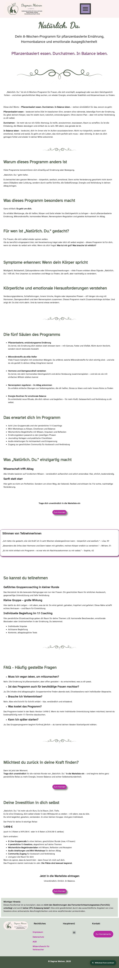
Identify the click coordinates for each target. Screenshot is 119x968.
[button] (85, 8)
